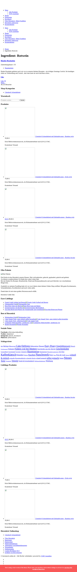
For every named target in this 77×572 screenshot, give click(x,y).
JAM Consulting (46, 556)
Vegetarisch (8, 361)
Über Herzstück (10, 538)
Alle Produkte (13, 12)
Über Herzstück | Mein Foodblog (15, 21)
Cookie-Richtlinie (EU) (12, 551)
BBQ (2, 346)
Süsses (68, 357)
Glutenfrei (24, 352)
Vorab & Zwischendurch (26, 361)
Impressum (8, 540)
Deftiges (25, 346)
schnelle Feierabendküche (18, 358)
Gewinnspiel (11, 352)
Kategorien (8, 17)
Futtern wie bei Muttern (26, 348)
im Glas (61, 352)
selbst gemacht (53, 358)
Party (51, 355)
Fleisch (73, 346)
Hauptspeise (33, 351)
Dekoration (34, 346)
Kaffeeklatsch (8, 354)
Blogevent (12, 346)
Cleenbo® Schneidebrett (12, 92)
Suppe (62, 358)
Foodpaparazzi (4, 349)
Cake (18, 346)
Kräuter (26, 355)
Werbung (49, 361)
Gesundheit (4, 352)
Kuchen (31, 354)
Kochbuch (8, 19)
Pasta (55, 355)
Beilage (6, 346)
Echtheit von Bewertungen (13, 552)
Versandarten (9, 547)
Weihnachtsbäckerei (39, 361)
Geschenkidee (62, 348)
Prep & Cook (60, 355)
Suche (22, 100)
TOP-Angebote (14, 14)
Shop (6, 10)
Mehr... (3, 83)
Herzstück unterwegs (11, 23)
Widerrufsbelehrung (11, 544)
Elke (2, 77)
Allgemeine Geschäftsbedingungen (16, 545)
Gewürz (18, 352)
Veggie (15, 360)
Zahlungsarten (9, 549)
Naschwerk (42, 354)
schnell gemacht (41, 358)
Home (7, 15)
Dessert (41, 346)
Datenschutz (9, 542)
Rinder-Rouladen (8, 61)
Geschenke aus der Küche (46, 349)
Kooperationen (9, 24)
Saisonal (68, 355)
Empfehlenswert (63, 346)
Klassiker (20, 355)
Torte (3, 361)
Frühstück (11, 349)
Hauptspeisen (9, 68)
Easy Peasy (50, 345)
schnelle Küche (31, 358)
